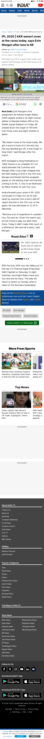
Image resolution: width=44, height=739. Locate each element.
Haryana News (7, 626)
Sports (35, 10)
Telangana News (28, 626)
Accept (20, 736)
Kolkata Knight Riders (12, 316)
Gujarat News (7, 649)
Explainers (6, 590)
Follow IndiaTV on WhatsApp (20, 323)
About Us (5, 513)
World (26, 10)
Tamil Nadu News (8, 639)
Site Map (8, 709)
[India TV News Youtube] (42, 1)
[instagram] (15, 669)
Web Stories (6, 539)
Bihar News (6, 620)
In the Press (6, 523)
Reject (35, 736)
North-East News (8, 636)
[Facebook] (4, 669)
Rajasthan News (28, 623)
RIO (24, 712)
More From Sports (22, 348)
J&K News (6, 652)
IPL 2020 (6, 310)
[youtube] (21, 669)
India (19, 10)
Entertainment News (9, 581)
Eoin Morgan (19, 310)
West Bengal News (29, 630)
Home (3, 10)
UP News (5, 643)
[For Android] (11, 695)
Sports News (7, 584)
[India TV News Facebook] (37, 1)
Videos (12, 10)
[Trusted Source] (21, 104)
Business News (7, 594)
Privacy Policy (33, 709)
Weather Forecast (8, 551)
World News (6, 571)
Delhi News (6, 623)
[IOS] (32, 1)
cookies (8, 736)
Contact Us (6, 510)
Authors (5, 536)
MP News (5, 633)
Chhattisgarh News (9, 646)
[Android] (34, 1)
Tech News (6, 587)
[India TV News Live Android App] (11, 681)
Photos (4, 574)
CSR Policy (16, 712)
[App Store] (32, 681)
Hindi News (6, 529)
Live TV (5, 533)
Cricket (17, 32)
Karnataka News (8, 656)
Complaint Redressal (9, 520)
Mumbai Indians (30, 316)
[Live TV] (40, 5)
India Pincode (7, 554)
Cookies (6, 731)
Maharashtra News (29, 620)
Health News (6, 597)
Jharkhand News (8, 630)
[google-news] (33, 669)
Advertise (5, 516)
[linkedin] (27, 669)
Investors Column (8, 526)
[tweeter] (10, 669)
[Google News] (8, 104)
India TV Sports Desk (19, 49)
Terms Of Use (20, 709)
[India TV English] (23, 5)
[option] (22, 247)
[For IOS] (32, 695)
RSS (30, 712)
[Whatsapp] (35, 104)
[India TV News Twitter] (40, 1)
